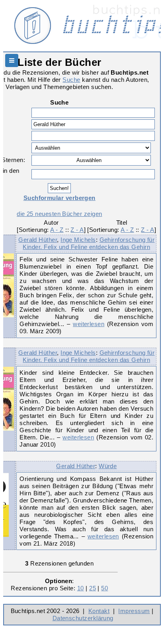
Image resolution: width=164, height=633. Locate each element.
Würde (108, 466)
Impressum (134, 610)
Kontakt (98, 610)
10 (80, 588)
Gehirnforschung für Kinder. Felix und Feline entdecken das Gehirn (88, 243)
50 (104, 588)
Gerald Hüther (37, 239)
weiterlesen (88, 323)
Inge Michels (78, 239)
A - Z (56, 229)
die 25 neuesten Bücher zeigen (59, 213)
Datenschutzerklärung (83, 618)
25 (92, 588)
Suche (71, 79)
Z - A (77, 229)
